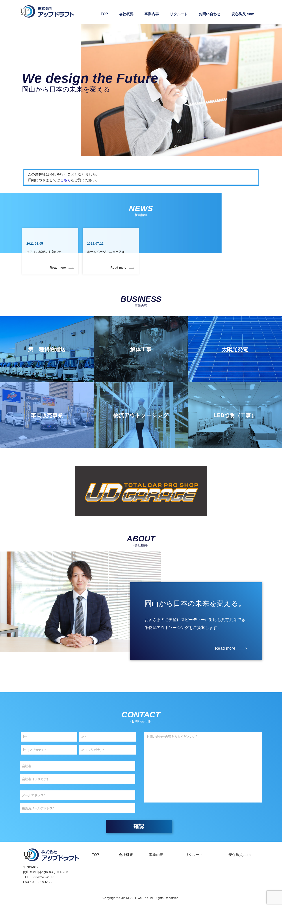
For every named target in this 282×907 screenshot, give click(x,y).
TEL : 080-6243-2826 (38, 877)
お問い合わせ (210, 14)
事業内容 (152, 14)
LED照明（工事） (234, 415)
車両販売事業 (47, 415)
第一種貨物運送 (47, 349)
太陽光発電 (235, 349)
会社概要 (126, 14)
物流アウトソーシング (141, 415)
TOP (104, 14)
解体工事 (141, 349)
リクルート (179, 14)
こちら (65, 180)
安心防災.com (243, 14)
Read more (58, 267)
